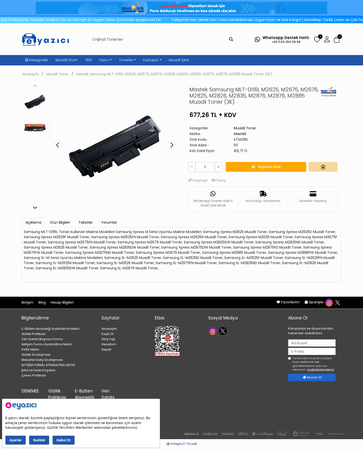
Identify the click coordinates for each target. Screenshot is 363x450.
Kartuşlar (151, 60)
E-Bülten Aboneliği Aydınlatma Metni (50, 328)
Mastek (240, 133)
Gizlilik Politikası (33, 334)
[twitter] (337, 302)
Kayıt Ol (107, 334)
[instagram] (329, 302)
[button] (337, 39)
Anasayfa (30, 74)
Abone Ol (314, 377)
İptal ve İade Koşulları (38, 370)
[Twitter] (223, 330)
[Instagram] (213, 330)
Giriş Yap (108, 339)
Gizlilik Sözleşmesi (35, 354)
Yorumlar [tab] (109, 222)
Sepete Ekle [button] (269, 167)
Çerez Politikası (33, 375)
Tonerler (126, 60)
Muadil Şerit (179, 60)
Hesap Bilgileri (62, 302)
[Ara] (231, 39)
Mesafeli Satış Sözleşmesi (42, 359)
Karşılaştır (200, 180)
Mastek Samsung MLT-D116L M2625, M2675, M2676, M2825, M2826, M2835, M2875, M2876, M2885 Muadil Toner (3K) (174, 74)
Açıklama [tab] (33, 222)
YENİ (88, 60)
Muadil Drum (67, 60)
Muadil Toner (57, 74)
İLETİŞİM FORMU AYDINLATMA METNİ (48, 365)
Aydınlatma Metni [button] (320, 370)
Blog (43, 302)
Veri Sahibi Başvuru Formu (42, 339)
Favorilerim (290, 302)
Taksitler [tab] (86, 222)
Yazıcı (104, 60)
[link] (181, 8)
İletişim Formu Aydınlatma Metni (46, 344)
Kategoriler (38, 60)
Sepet (106, 349)
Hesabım (108, 344)
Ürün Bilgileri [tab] (60, 222)
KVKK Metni (30, 349)
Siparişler (316, 302)
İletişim (28, 302)
